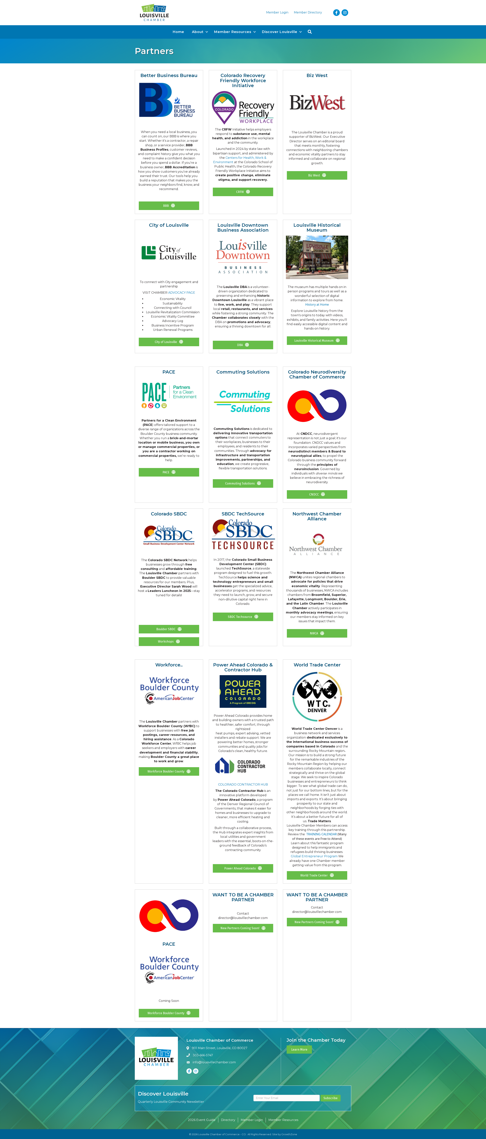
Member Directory (308, 12)
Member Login (277, 12)
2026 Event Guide (201, 1120)
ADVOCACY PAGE (181, 292)
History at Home (317, 304)
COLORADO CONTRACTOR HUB (243, 784)
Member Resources (232, 32)
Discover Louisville (279, 32)
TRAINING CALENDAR (321, 834)
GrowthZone (289, 1134)
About (198, 32)
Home (178, 32)
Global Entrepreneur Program (314, 856)
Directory (228, 1120)
